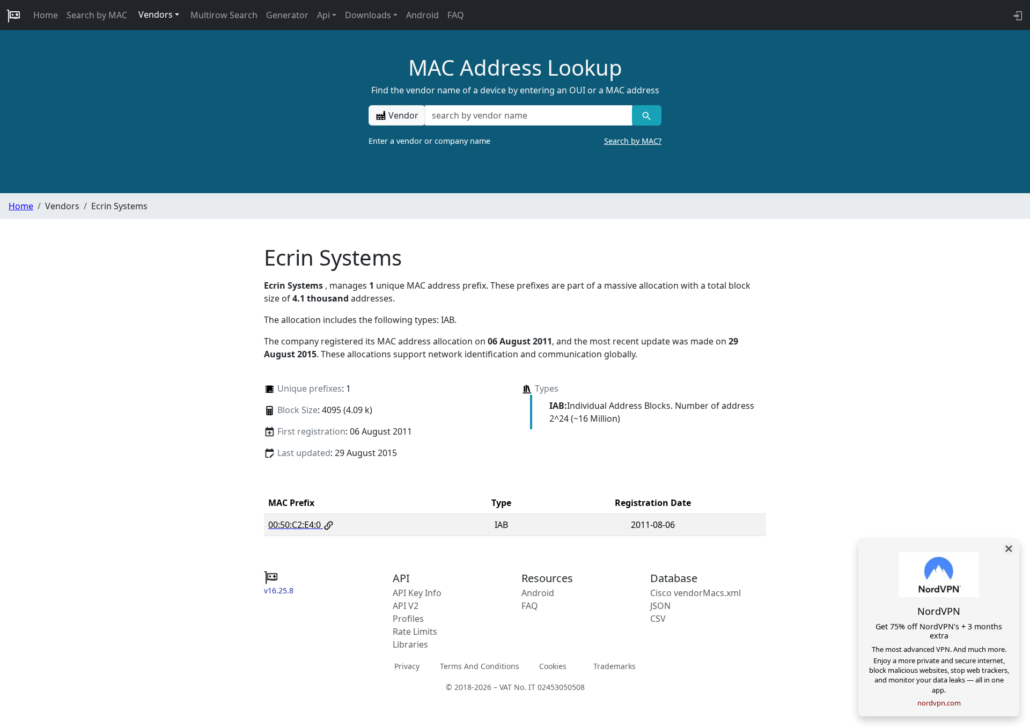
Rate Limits (415, 631)
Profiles (408, 619)
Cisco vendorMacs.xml (695, 593)
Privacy (407, 666)
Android (422, 15)
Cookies (552, 666)
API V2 (405, 606)
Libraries (410, 644)
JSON (660, 606)
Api (323, 15)
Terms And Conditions (479, 666)
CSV (658, 619)
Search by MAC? (632, 141)
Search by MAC (97, 15)
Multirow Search (224, 15)
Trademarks (614, 666)
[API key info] (1017, 15)
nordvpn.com (939, 703)
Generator (287, 15)
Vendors (155, 14)
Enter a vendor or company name (515, 141)
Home (45, 15)
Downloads (368, 15)
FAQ (455, 15)
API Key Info (417, 593)
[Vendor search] (646, 115)
